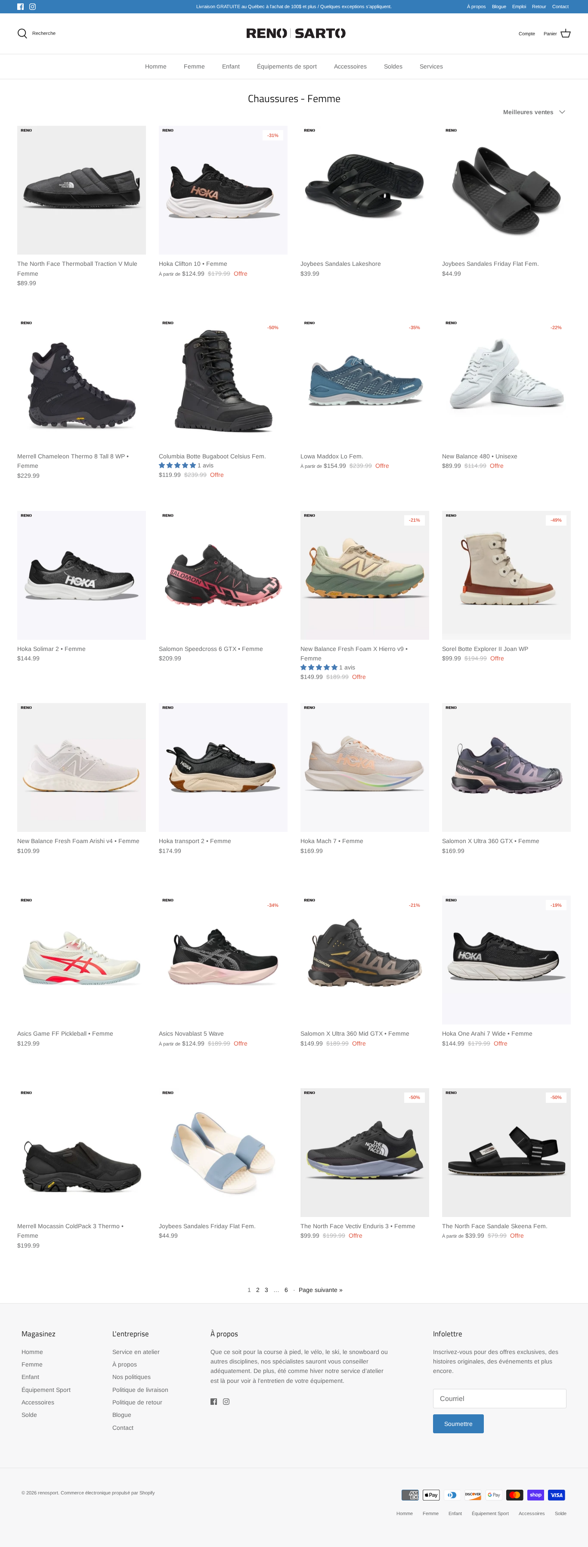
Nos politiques (131, 1376)
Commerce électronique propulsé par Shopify (108, 1492)
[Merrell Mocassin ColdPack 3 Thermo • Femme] (81, 1152)
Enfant (30, 1376)
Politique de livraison (140, 1389)
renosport (48, 1492)
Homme (32, 1351)
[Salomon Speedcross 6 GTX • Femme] (223, 575)
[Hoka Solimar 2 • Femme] (81, 575)
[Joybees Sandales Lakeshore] (364, 190)
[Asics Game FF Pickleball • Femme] (81, 960)
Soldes (393, 66)
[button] (178, 465)
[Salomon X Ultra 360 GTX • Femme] (506, 767)
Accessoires (38, 1402)
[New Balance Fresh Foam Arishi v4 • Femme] (81, 767)
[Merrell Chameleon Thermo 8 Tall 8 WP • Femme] (81, 382)
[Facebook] (20, 6)
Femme (32, 1364)
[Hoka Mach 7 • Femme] (364, 767)
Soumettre (458, 1423)
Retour (539, 6)
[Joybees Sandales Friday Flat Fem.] (506, 190)
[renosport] (294, 33)
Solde (29, 1414)
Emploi (519, 6)
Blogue (499, 6)
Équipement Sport (46, 1389)
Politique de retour (137, 1402)
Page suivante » (321, 1289)
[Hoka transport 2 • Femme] (223, 767)
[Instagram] (32, 6)
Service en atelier (136, 1351)
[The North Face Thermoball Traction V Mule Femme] (81, 190)
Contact (560, 6)
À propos (476, 6)
